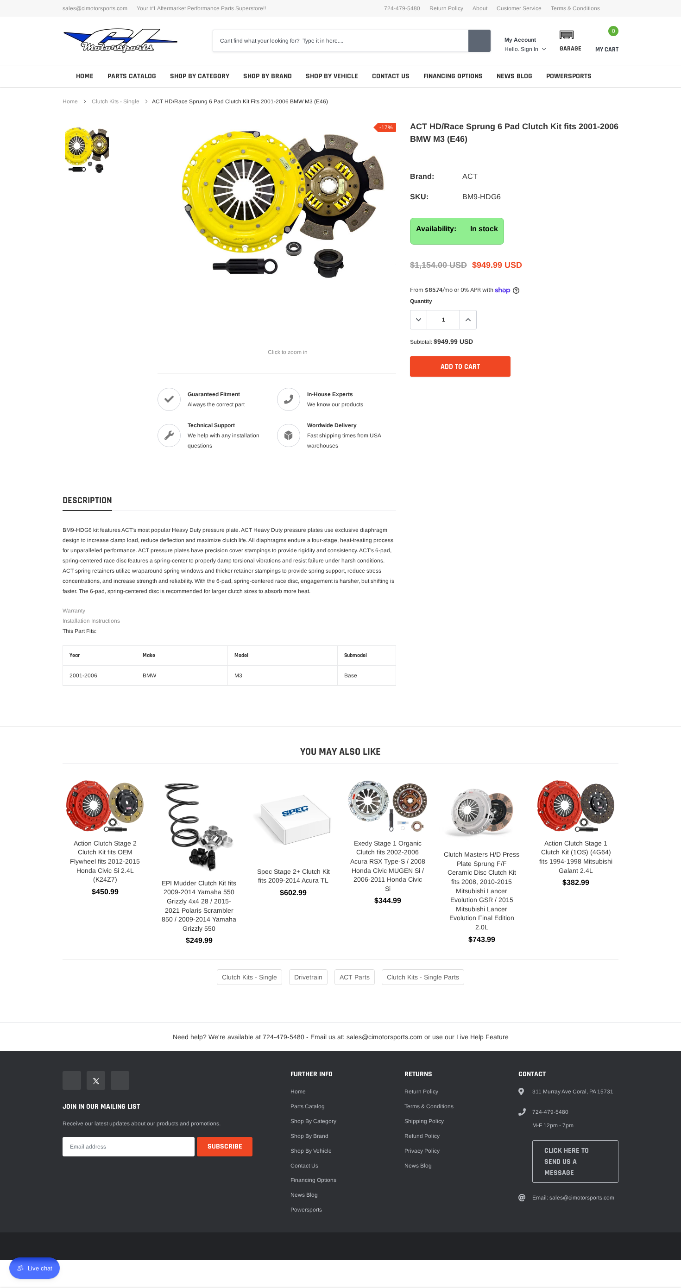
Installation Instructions (91, 621)
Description (87, 500)
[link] (87, 150)
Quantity (421, 301)
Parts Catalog (131, 76)
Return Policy (446, 8)
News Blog (514, 76)
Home (85, 76)
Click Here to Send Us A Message (566, 1162)
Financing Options (453, 76)
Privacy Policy (422, 1151)
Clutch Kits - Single (115, 101)
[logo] (120, 40)
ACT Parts (355, 977)
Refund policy (422, 1136)
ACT (470, 176)
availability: (436, 229)
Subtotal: (421, 342)
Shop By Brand (267, 76)
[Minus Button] (418, 319)
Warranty (74, 610)
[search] (479, 41)
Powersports (569, 76)
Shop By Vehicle (332, 76)
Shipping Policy (424, 1121)
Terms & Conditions (575, 8)
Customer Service (519, 8)
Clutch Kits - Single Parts (423, 977)
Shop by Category (199, 76)
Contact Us (391, 76)
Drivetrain (308, 977)
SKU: (419, 197)
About (480, 8)
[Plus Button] (468, 319)
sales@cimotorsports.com (95, 8)
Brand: (422, 176)
